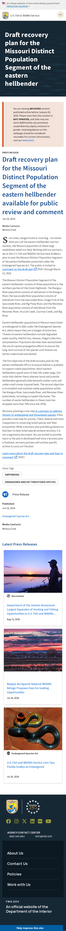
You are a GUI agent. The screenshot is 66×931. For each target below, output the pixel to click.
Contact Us (17, 863)
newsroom (28, 140)
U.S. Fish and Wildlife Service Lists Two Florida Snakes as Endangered (30, 765)
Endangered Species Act (15, 516)
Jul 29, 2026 (13, 697)
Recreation (18, 596)
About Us (15, 853)
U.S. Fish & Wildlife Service (24, 15)
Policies (14, 873)
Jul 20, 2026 (13, 776)
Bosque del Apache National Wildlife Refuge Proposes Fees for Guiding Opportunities (29, 688)
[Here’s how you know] (33, 5)
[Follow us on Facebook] (9, 821)
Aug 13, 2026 (13, 619)
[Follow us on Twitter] (25, 821)
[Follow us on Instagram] (17, 821)
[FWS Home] (5, 15)
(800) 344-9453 (17, 836)
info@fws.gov (43, 836)
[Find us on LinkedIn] (33, 821)
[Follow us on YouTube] (49, 821)
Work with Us (19, 884)
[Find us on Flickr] (41, 821)
